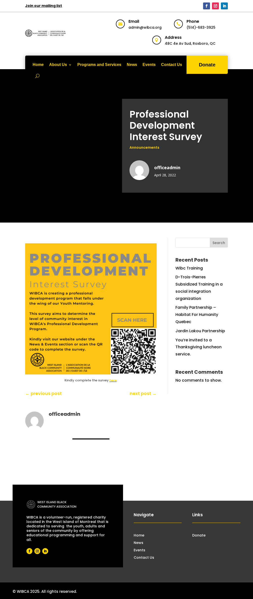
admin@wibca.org (145, 27)
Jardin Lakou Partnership (200, 331)
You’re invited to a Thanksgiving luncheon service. (198, 347)
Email (133, 21)
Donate (207, 64)
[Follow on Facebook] (206, 5)
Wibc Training (189, 268)
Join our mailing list (43, 5)
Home (38, 64)
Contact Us (171, 64)
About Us (58, 64)
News (132, 64)
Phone (193, 21)
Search (218, 242)
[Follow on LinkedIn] (224, 5)
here (113, 380)
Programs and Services (99, 64)
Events (149, 64)
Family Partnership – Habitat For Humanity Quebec (196, 315)
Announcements (144, 147)
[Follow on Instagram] (215, 5)
